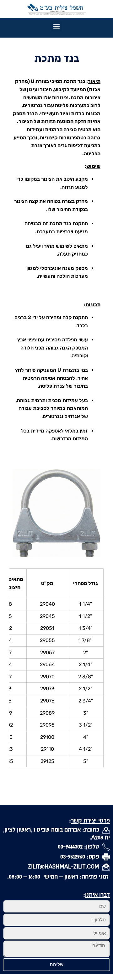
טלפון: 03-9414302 (80, 846)
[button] (56, 26)
